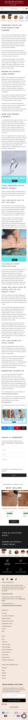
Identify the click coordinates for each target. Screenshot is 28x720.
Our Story (4, 613)
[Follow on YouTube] (12, 579)
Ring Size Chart (5, 657)
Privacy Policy (9, 443)
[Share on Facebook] (5, 428)
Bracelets (4, 673)
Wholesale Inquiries (7, 626)
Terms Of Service (6, 652)
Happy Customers (6, 618)
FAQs (3, 639)
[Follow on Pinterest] (7, 579)
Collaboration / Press (7, 623)
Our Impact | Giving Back (8, 616)
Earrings (4, 678)
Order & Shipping (6, 647)
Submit (14, 475)
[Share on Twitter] (11, 428)
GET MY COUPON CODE (14, 700)
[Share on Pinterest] (17, 428)
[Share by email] (23, 428)
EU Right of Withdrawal (8, 660)
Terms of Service (19, 443)
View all (14, 521)
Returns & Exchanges (7, 649)
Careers (4, 629)
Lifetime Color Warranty (8, 621)
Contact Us (4, 642)
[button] (24, 12)
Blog (3, 631)
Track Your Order (6, 644)
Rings (3, 670)
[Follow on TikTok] (16, 579)
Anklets (4, 675)
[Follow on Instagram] (3, 579)
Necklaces (4, 668)
